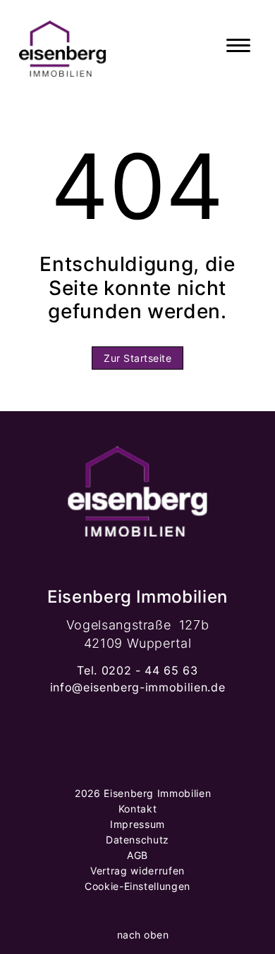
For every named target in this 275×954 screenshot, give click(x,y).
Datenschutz (137, 840)
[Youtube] (137, 761)
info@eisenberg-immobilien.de (137, 687)
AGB (137, 855)
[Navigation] (238, 45)
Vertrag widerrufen (137, 871)
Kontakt (137, 809)
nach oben (141, 935)
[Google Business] (170, 761)
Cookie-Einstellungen (137, 886)
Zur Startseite (137, 358)
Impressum (137, 824)
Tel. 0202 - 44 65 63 (137, 670)
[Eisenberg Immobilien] (62, 45)
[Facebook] (105, 761)
